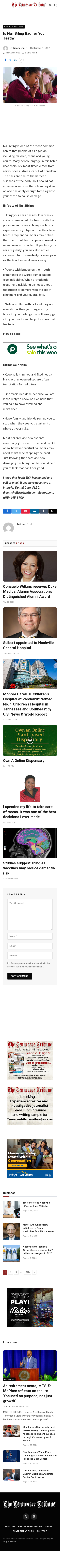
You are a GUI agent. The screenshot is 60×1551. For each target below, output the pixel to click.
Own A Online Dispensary (23, 760)
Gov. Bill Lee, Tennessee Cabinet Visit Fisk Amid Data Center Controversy (38, 1474)
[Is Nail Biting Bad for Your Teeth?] (30, 85)
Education (9, 1379)
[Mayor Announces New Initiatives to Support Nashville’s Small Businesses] (11, 1231)
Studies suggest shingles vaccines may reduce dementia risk (29, 868)
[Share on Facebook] (5, 60)
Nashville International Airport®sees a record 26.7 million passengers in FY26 (38, 1250)
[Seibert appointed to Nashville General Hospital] (30, 622)
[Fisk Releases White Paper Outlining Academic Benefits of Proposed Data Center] (11, 1456)
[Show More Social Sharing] (21, 60)
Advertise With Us (23, 1531)
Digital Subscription (30, 1526)
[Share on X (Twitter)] (10, 60)
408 (28, 1272)
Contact (42, 1531)
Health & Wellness (14, 27)
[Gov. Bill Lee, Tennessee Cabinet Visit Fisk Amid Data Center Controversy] (11, 1475)
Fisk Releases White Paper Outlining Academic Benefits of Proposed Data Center (40, 1455)
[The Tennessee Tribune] (29, 5)
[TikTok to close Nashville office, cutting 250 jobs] (11, 1209)
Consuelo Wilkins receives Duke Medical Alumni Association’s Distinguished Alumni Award (29, 591)
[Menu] (5, 5)
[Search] (55, 5)
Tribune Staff (20, 48)
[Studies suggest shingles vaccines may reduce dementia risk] (30, 843)
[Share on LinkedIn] (15, 60)
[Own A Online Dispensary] (30, 740)
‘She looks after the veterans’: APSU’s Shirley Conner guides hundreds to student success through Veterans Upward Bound (39, 1434)
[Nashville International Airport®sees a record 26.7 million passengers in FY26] (11, 1253)
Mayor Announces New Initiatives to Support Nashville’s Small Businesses (38, 1228)
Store (48, 1526)
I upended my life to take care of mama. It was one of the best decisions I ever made (29, 812)
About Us (10, 1526)
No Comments (13, 52)
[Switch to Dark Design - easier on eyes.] (50, 5)
